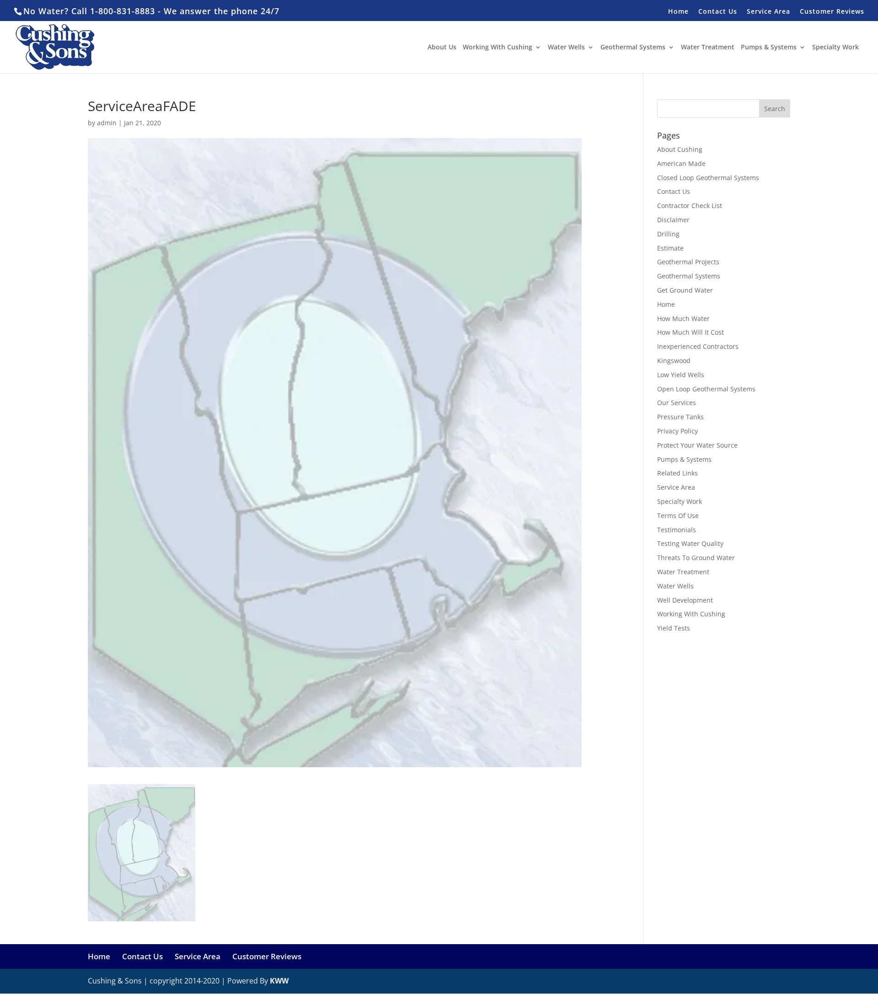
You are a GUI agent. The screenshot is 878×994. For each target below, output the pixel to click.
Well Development (685, 600)
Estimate (670, 248)
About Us (442, 47)
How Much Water (683, 318)
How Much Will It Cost (690, 332)
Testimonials (676, 529)
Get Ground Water (685, 290)
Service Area (768, 11)
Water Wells (566, 47)
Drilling (668, 234)
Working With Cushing (497, 47)
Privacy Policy (677, 431)
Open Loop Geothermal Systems (706, 389)
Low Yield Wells (680, 374)
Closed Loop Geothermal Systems (708, 177)
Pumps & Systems (769, 47)
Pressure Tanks (680, 416)
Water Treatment (707, 47)
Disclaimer (673, 219)
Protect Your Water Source (697, 445)
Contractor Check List (689, 205)
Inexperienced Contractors (698, 346)
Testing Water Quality (690, 543)
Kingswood (674, 360)
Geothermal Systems (632, 47)
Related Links (677, 473)
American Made (681, 163)
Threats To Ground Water (696, 557)
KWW (279, 981)
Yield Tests (673, 628)
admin (107, 122)
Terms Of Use (678, 515)
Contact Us (717, 11)
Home (678, 11)
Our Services (676, 402)
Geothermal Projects (688, 261)
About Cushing (679, 149)
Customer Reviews (832, 11)
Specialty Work (835, 47)
